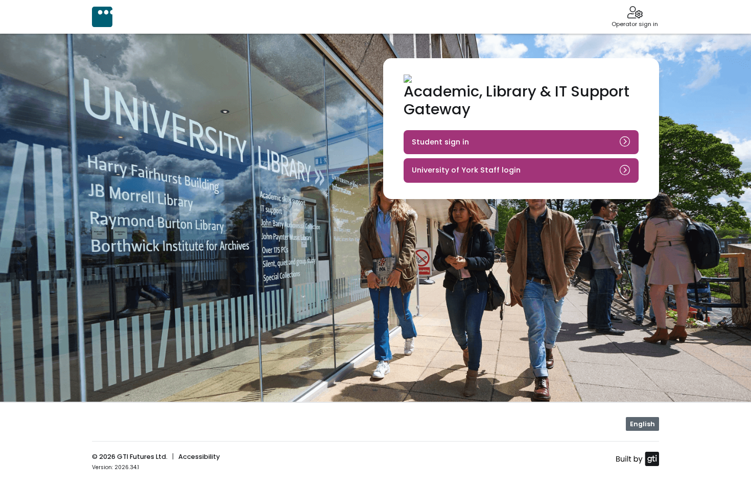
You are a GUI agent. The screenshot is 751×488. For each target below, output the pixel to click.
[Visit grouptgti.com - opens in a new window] (637, 458)
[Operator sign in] (635, 13)
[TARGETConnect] (102, 17)
